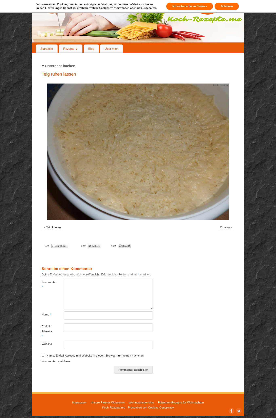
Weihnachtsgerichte (141, 402)
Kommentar (47, 284)
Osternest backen (58, 66)
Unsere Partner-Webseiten (108, 402)
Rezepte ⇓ (70, 48)
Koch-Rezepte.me (113, 407)
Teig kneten (53, 227)
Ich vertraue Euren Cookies (189, 6)
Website (47, 343)
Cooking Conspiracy (161, 407)
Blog (91, 48)
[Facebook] (231, 410)
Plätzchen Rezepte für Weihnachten (181, 402)
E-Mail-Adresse (47, 331)
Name (46, 314)
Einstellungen (53, 8)
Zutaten (225, 227)
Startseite (46, 48)
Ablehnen (227, 6)
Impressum (79, 402)
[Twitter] (238, 410)
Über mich (111, 48)
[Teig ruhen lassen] (138, 152)
